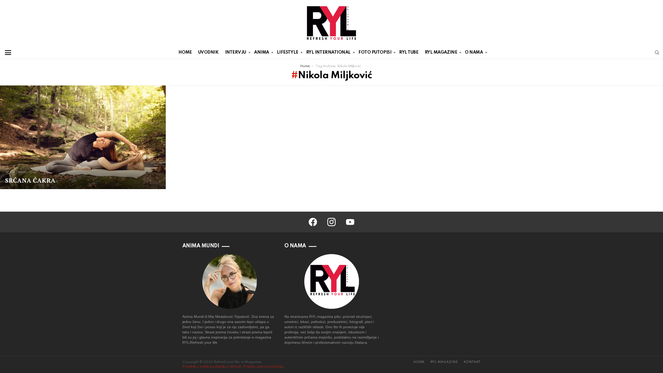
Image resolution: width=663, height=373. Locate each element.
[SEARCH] (657, 52)
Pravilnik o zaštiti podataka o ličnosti (211, 366)
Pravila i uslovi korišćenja (263, 366)
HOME (185, 52)
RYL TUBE (408, 52)
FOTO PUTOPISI (374, 52)
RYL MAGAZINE (441, 52)
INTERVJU (235, 52)
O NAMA (474, 52)
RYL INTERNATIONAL (328, 52)
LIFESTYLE (287, 52)
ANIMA (261, 52)
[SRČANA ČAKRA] (83, 137)
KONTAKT (472, 362)
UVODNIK (208, 52)
